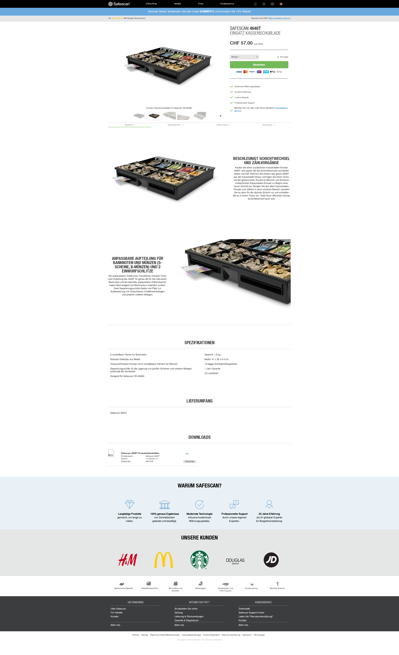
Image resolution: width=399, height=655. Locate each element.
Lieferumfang (222, 125)
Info (187, 454)
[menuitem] (119, 4)
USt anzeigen (259, 635)
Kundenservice (227, 4)
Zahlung (179, 613)
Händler (177, 4)
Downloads (267, 125)
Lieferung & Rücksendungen (189, 617)
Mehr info (115, 625)
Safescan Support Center (251, 613)
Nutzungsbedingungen (191, 635)
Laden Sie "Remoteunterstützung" (256, 617)
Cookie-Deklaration (211, 635)
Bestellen (259, 64)
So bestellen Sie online (186, 609)
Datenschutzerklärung (231, 635)
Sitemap (144, 635)
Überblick (129, 125)
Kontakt (114, 617)
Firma (200, 4)
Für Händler (117, 613)
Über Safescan (118, 609)
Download (189, 461)
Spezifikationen (174, 125)
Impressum (247, 635)
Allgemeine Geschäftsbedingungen (165, 635)
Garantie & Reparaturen (187, 620)
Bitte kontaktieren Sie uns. (280, 18)
